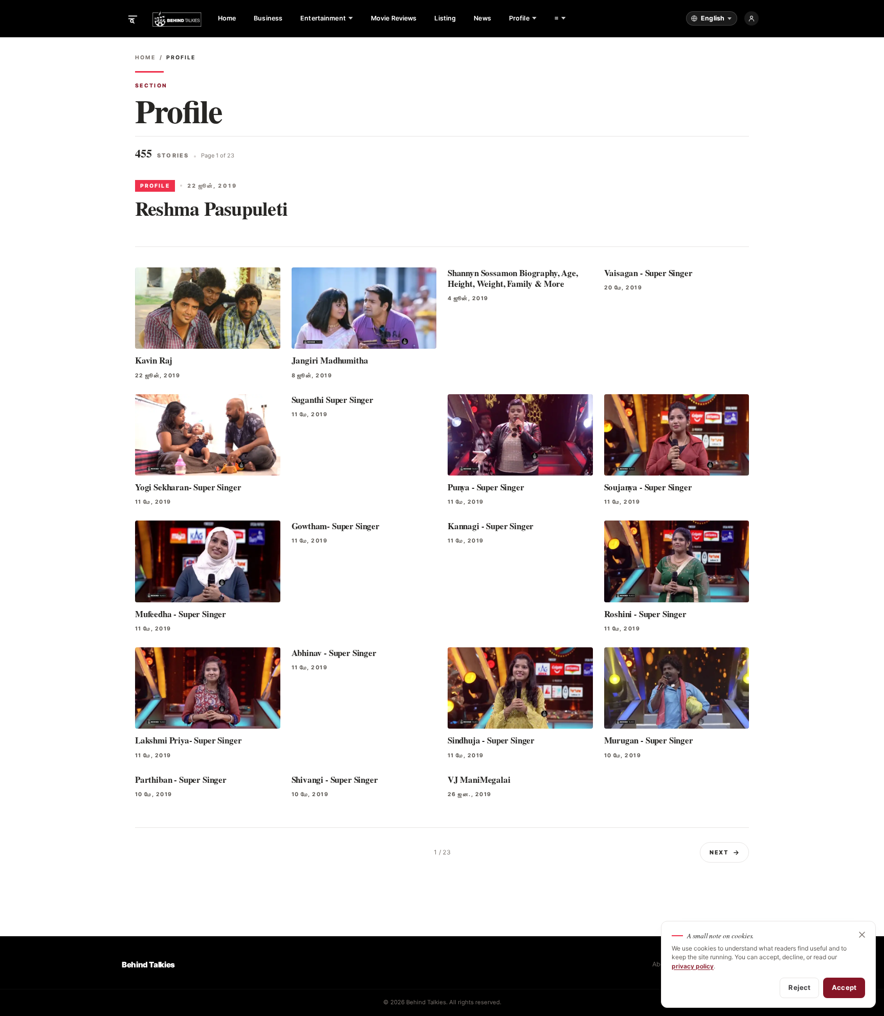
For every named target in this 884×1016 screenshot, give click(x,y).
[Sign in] (751, 18)
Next (719, 852)
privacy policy (693, 966)
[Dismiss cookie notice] (862, 935)
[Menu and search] (132, 18)
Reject (799, 987)
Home (145, 57)
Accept (844, 987)
